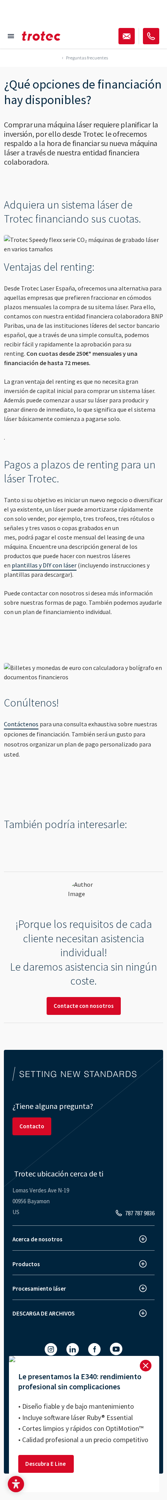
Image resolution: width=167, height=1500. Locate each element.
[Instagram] (51, 1349)
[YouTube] (116, 1349)
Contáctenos (21, 724)
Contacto (31, 1126)
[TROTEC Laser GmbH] (41, 36)
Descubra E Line (46, 1463)
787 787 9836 (140, 1213)
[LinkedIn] (72, 1349)
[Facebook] (94, 1349)
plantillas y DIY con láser (44, 565)
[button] (16, 1484)
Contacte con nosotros (84, 1005)
